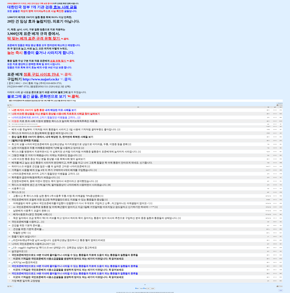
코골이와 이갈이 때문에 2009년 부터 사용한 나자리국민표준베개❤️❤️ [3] (26, 126)
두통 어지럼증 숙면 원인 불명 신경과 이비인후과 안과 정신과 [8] (24, 124)
